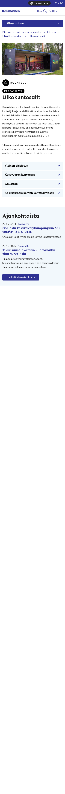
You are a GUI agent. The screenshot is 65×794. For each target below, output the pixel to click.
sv (61, 3)
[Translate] (39, 3)
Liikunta (51, 32)
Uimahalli (23, 246)
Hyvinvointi (23, 224)
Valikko (53, 11)
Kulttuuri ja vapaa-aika (29, 32)
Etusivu (6, 32)
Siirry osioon (15, 23)
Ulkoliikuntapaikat (12, 36)
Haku (39, 11)
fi (56, 3)
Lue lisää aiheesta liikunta (20, 277)
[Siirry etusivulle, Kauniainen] (11, 11)
